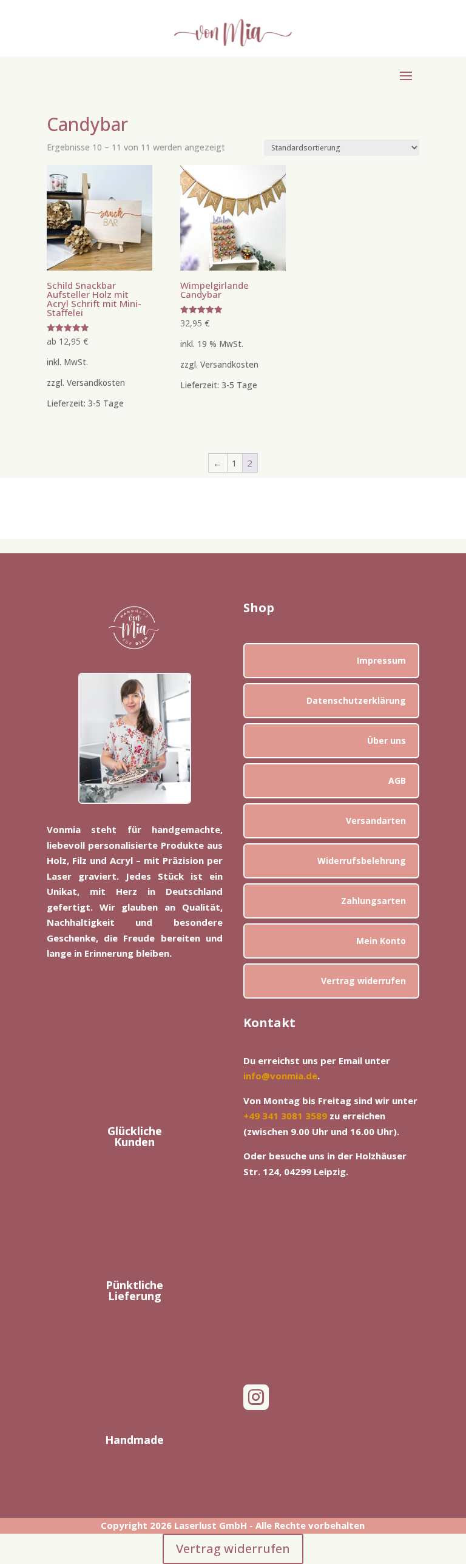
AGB (397, 780)
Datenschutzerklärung (356, 700)
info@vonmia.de (280, 1076)
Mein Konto (381, 940)
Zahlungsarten (373, 900)
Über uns (386, 740)
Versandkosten (96, 382)
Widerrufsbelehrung (361, 860)
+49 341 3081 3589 (285, 1116)
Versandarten (376, 820)
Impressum (381, 660)
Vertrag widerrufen (363, 980)
